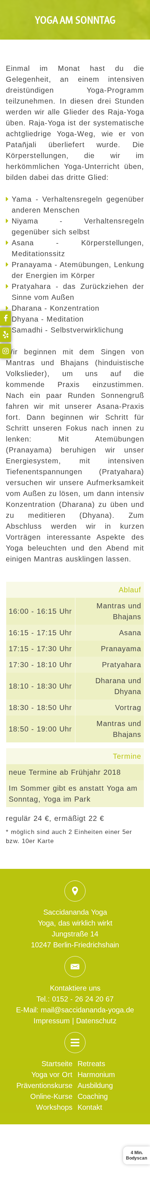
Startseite (57, 1064)
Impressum (51, 1021)
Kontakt (90, 1107)
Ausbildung (95, 1085)
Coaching (93, 1096)
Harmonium (96, 1075)
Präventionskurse (44, 1085)
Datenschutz (96, 1021)
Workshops (54, 1107)
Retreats (91, 1064)
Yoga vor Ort (51, 1075)
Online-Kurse (51, 1096)
